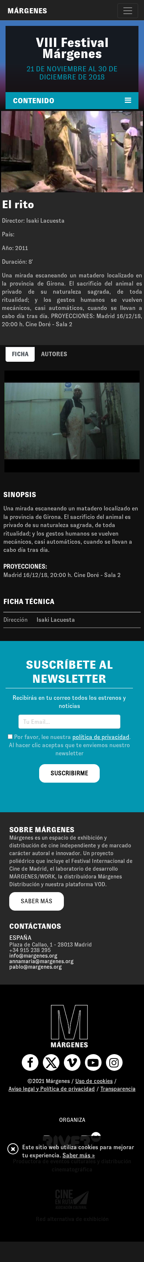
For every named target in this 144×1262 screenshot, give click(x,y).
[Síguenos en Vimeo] (72, 1062)
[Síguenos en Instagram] (114, 1062)
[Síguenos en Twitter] (51, 1062)
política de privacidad (100, 737)
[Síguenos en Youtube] (93, 1062)
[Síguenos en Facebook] (30, 1062)
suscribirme (69, 773)
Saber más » (78, 1155)
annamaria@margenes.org (41, 961)
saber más (36, 901)
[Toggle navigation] (127, 10)
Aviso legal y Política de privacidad (51, 1089)
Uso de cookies (94, 1081)
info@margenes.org (33, 956)
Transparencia (118, 1089)
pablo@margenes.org (35, 967)
